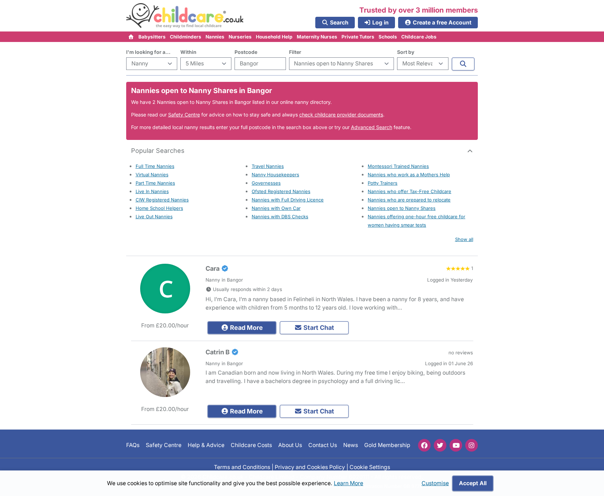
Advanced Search (371, 127)
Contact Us (322, 445)
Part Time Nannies (155, 183)
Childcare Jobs (419, 37)
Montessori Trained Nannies (398, 166)
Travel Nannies (268, 166)
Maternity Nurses (317, 37)
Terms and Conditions (242, 466)
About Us (290, 445)
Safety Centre (184, 115)
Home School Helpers (159, 208)
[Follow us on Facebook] (424, 445)
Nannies (215, 37)
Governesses (266, 183)
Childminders (185, 37)
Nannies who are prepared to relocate (409, 200)
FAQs (132, 445)
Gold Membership (387, 445)
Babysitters (152, 37)
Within (188, 52)
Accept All (473, 483)
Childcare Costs (251, 445)
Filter (295, 52)
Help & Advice (206, 445)
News (350, 445)
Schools (388, 37)
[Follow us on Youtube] (456, 445)
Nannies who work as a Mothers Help (409, 174)
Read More (246, 327)
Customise (435, 483)
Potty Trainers (382, 183)
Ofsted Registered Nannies (281, 191)
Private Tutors (357, 37)
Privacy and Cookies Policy (310, 466)
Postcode (246, 52)
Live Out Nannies (154, 216)
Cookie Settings (370, 466)
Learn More (348, 483)
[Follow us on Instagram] (471, 445)
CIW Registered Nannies (162, 200)
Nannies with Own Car (276, 208)
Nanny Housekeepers (275, 174)
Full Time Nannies (155, 166)
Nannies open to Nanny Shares (402, 208)
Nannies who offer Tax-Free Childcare (409, 191)
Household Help (274, 37)
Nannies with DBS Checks (280, 216)
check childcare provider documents (341, 115)
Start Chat (318, 327)
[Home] (131, 37)
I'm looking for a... (148, 52)
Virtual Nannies (152, 174)
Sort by (405, 52)
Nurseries (240, 37)
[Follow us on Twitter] (440, 445)
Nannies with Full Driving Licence (288, 200)
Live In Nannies (152, 191)
